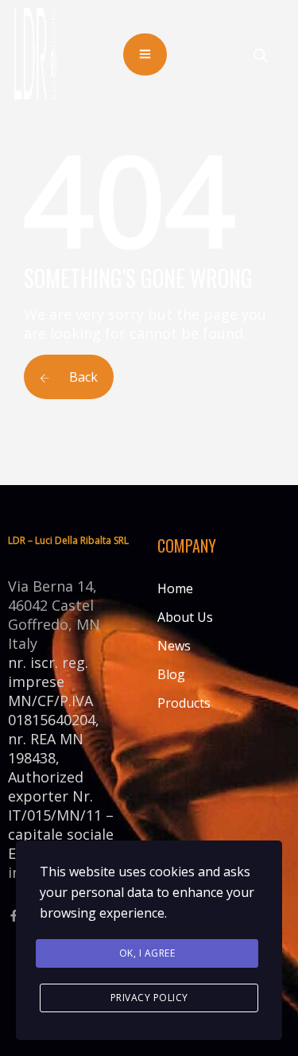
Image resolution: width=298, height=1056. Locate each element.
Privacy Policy (149, 997)
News (174, 645)
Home (175, 588)
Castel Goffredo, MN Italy (54, 624)
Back (82, 377)
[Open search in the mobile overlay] (261, 55)
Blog (171, 674)
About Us (185, 617)
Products (184, 703)
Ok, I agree (147, 953)
